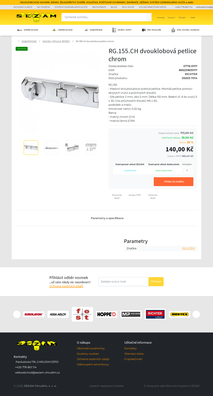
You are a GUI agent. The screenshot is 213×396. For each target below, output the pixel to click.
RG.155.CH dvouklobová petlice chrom (95, 41)
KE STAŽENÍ (43, 7)
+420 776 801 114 (184, 7)
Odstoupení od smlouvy (93, 364)
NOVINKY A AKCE (23, 7)
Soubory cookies (88, 353)
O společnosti (133, 359)
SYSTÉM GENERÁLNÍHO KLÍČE (71, 7)
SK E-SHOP (128, 7)
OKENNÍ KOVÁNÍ (65, 30)
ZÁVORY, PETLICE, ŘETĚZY (56, 41)
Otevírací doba (133, 353)
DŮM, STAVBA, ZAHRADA (188, 30)
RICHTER (188, 248)
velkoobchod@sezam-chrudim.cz (37, 372)
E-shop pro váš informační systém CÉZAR (171, 385)
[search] (149, 17)
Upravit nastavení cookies (107, 385)
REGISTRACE (99, 7)
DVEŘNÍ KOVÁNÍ (31, 30)
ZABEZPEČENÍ (96, 30)
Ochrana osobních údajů (66, 286)
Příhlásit (156, 281)
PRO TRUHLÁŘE (154, 30)
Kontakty (130, 348)
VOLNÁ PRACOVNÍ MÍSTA (152, 7)
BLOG (114, 7)
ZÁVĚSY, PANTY (125, 30)
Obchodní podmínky (91, 348)
